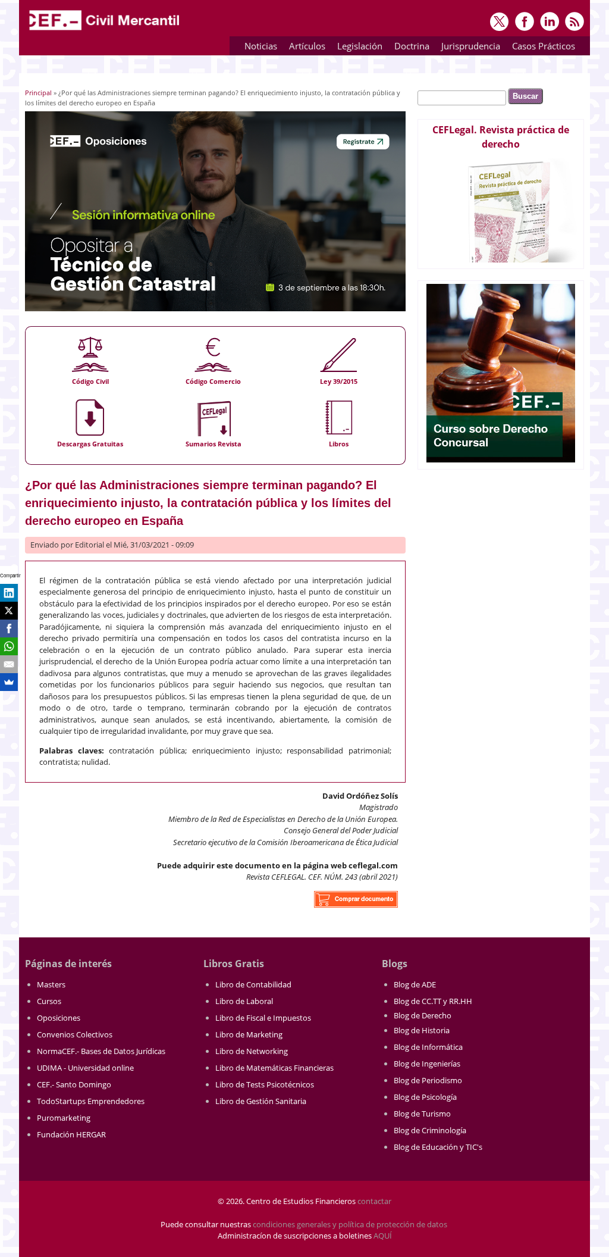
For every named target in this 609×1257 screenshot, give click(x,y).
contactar (374, 1201)
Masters (51, 984)
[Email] (9, 664)
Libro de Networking (251, 1051)
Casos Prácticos (540, 48)
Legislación (356, 48)
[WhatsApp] (9, 646)
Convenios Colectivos (74, 1034)
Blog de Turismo (422, 1113)
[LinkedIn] (9, 593)
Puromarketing (63, 1117)
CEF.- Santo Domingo (74, 1084)
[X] (9, 611)
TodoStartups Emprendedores (91, 1101)
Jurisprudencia (467, 48)
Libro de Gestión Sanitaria (260, 1101)
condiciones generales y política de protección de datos (350, 1224)
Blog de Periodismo (428, 1080)
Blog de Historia (422, 1030)
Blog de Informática (428, 1047)
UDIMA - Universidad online (85, 1067)
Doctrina (408, 48)
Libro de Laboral (244, 1001)
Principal (38, 92)
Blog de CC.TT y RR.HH (433, 1001)
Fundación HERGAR (71, 1134)
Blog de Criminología (430, 1130)
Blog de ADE (415, 984)
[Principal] (105, 31)
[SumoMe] (9, 682)
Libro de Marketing (248, 1034)
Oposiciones (58, 1017)
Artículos (304, 48)
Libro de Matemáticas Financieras (274, 1067)
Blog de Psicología (425, 1097)
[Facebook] (9, 628)
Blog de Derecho (422, 1015)
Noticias (260, 46)
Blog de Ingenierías (427, 1063)
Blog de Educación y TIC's (438, 1147)
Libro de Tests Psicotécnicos (264, 1084)
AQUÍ (382, 1235)
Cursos (49, 1001)
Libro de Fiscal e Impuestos (263, 1017)
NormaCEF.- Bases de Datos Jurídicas (101, 1051)
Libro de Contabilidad (253, 984)
